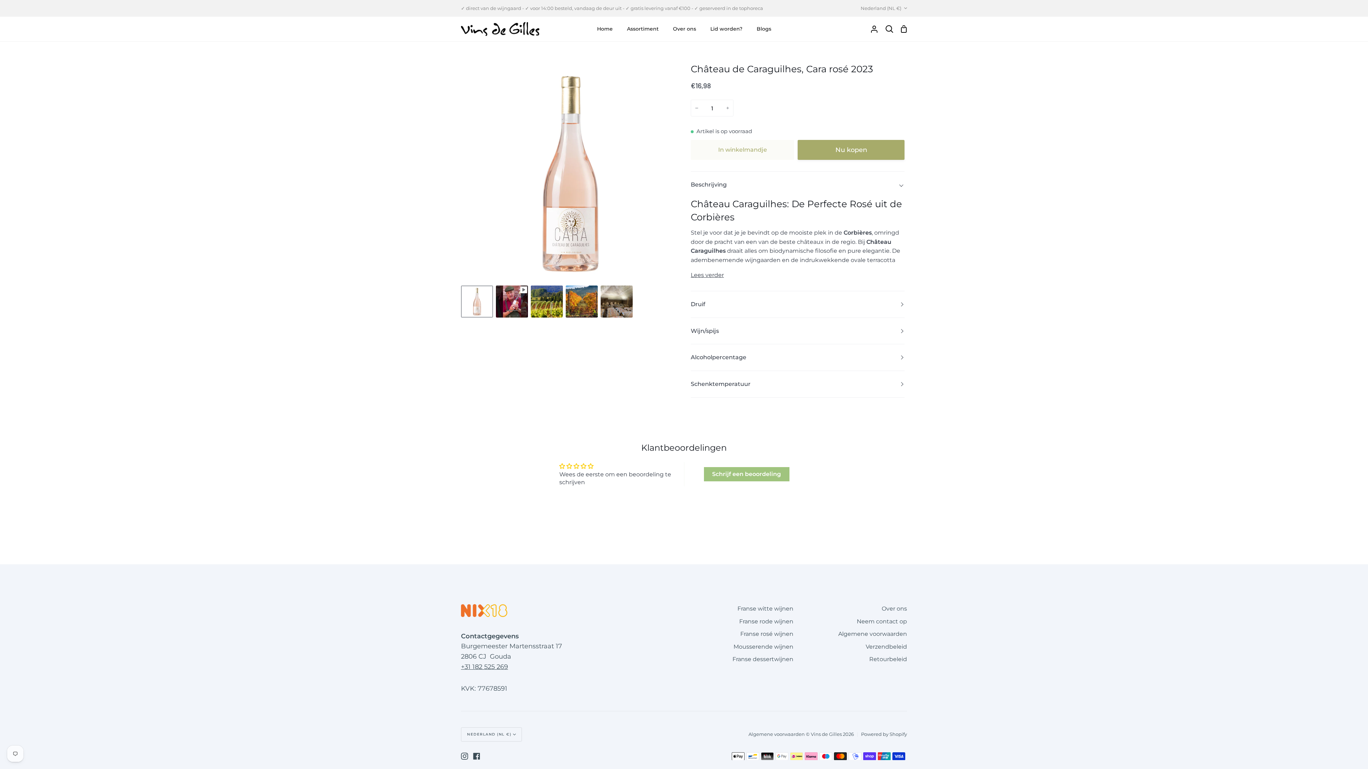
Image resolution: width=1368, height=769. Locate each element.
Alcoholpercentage (718, 357)
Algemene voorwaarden (872, 634)
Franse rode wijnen (766, 621)
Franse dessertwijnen (762, 659)
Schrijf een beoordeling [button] (746, 474)
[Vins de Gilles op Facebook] (476, 756)
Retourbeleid (888, 659)
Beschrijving (709, 184)
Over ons (894, 608)
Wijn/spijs (705, 331)
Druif (698, 304)
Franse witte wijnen (765, 608)
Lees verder (707, 275)
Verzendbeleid (886, 646)
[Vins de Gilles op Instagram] (464, 756)
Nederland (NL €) (881, 8)
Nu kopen (851, 150)
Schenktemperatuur (721, 384)
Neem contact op (882, 621)
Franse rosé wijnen (766, 634)
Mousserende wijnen (763, 646)
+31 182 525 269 (484, 667)
